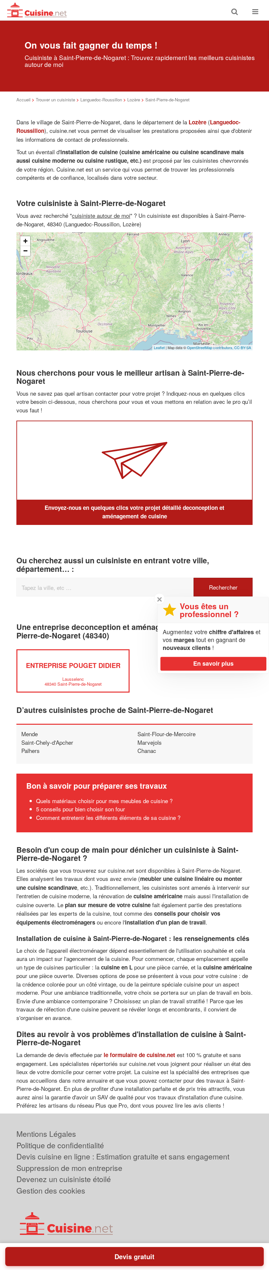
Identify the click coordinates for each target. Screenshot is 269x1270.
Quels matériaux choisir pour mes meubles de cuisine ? (104, 801)
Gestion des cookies (50, 1190)
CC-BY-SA (242, 347)
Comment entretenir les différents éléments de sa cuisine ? (108, 817)
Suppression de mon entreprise (69, 1167)
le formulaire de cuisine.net (139, 1055)
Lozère (133, 99)
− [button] (25, 251)
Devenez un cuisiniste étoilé (63, 1179)
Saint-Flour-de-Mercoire (166, 734)
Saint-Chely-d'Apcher (47, 742)
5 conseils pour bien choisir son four (80, 809)
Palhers (30, 750)
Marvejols (149, 742)
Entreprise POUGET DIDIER (73, 665)
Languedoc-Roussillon (101, 99)
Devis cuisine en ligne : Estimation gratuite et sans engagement (122, 1156)
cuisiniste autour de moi (101, 215)
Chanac (146, 750)
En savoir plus (213, 663)
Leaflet (159, 347)
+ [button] (25, 241)
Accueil (23, 99)
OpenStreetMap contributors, (210, 347)
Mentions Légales (46, 1133)
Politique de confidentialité (60, 1145)
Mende (29, 734)
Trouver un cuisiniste (55, 99)
